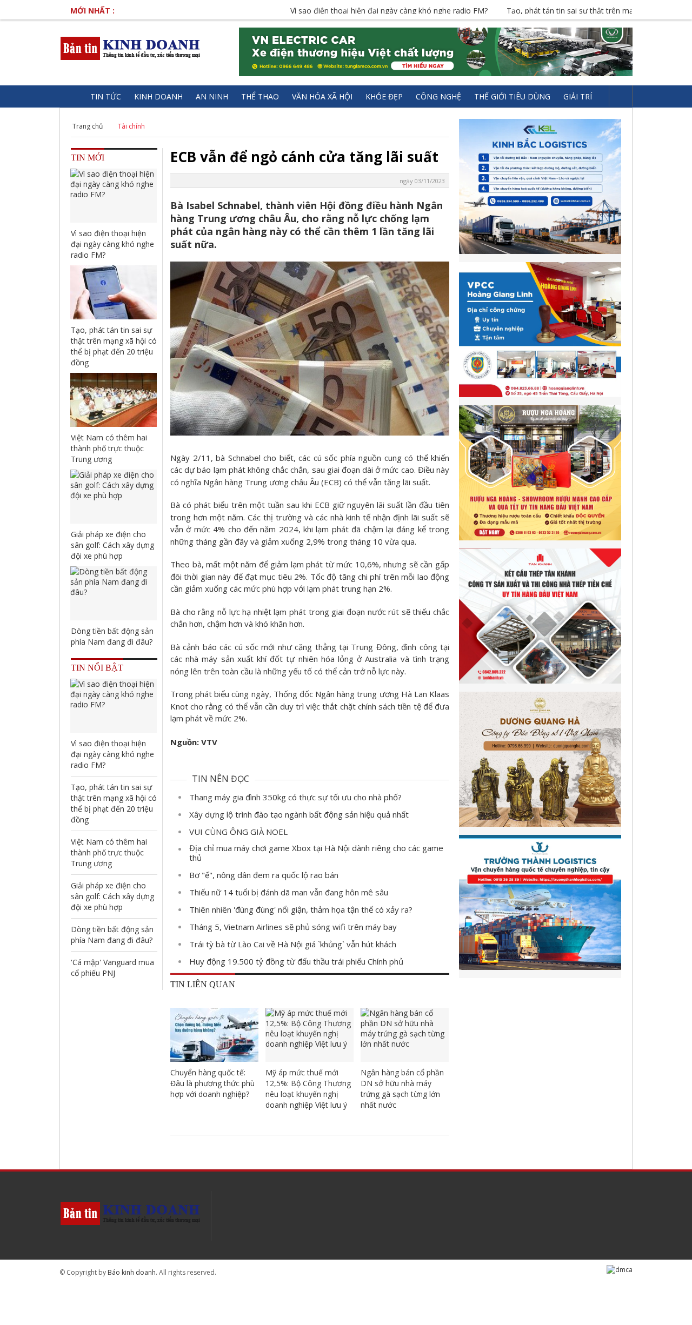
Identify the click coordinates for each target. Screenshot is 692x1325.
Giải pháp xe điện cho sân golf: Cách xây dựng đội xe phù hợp (112, 545)
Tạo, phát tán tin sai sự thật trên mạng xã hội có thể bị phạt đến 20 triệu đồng (114, 346)
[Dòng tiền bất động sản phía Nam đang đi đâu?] (113, 593)
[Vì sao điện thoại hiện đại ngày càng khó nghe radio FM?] (113, 196)
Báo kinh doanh (132, 1272)
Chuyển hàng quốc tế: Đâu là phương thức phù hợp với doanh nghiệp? (212, 1083)
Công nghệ (438, 96)
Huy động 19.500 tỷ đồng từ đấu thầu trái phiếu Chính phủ (296, 961)
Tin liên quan (202, 984)
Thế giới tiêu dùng (512, 96)
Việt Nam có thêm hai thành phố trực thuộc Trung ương (109, 448)
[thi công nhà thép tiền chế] (540, 620)
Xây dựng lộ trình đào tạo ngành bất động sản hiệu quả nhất (299, 814)
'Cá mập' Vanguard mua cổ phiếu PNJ (112, 967)
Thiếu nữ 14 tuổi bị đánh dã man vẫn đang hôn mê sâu (288, 892)
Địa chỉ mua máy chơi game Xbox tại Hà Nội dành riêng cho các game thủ (316, 852)
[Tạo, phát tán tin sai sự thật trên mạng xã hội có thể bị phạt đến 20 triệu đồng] (113, 292)
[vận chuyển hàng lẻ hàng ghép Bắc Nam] (540, 190)
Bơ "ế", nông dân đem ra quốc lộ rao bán (263, 875)
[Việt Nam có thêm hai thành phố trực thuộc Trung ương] (113, 400)
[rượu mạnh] (540, 476)
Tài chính (131, 126)
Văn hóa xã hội (322, 96)
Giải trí (577, 96)
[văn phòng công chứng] (540, 333)
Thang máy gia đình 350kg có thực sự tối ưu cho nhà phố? (295, 797)
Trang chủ (87, 126)
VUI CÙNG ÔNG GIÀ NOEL (238, 832)
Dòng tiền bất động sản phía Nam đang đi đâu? (112, 636)
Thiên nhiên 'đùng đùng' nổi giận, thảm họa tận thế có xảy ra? (300, 909)
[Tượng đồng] (540, 763)
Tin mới (87, 157)
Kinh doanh (158, 96)
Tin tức (105, 96)
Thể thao (260, 96)
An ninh (212, 96)
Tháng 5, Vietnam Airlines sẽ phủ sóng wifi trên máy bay (293, 927)
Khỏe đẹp (384, 96)
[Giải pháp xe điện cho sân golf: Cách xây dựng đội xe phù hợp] (113, 497)
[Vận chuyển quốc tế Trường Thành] (540, 906)
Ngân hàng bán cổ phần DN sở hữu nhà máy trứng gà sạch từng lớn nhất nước (402, 1088)
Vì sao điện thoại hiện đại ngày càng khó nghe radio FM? (350, 10)
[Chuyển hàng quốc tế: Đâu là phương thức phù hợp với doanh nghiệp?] (214, 1035)
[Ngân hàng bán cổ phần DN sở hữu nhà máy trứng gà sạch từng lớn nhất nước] (405, 1035)
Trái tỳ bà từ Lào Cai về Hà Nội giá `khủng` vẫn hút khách (292, 944)
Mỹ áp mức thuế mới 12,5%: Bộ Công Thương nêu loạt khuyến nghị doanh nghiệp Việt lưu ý (308, 1088)
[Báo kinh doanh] (131, 48)
